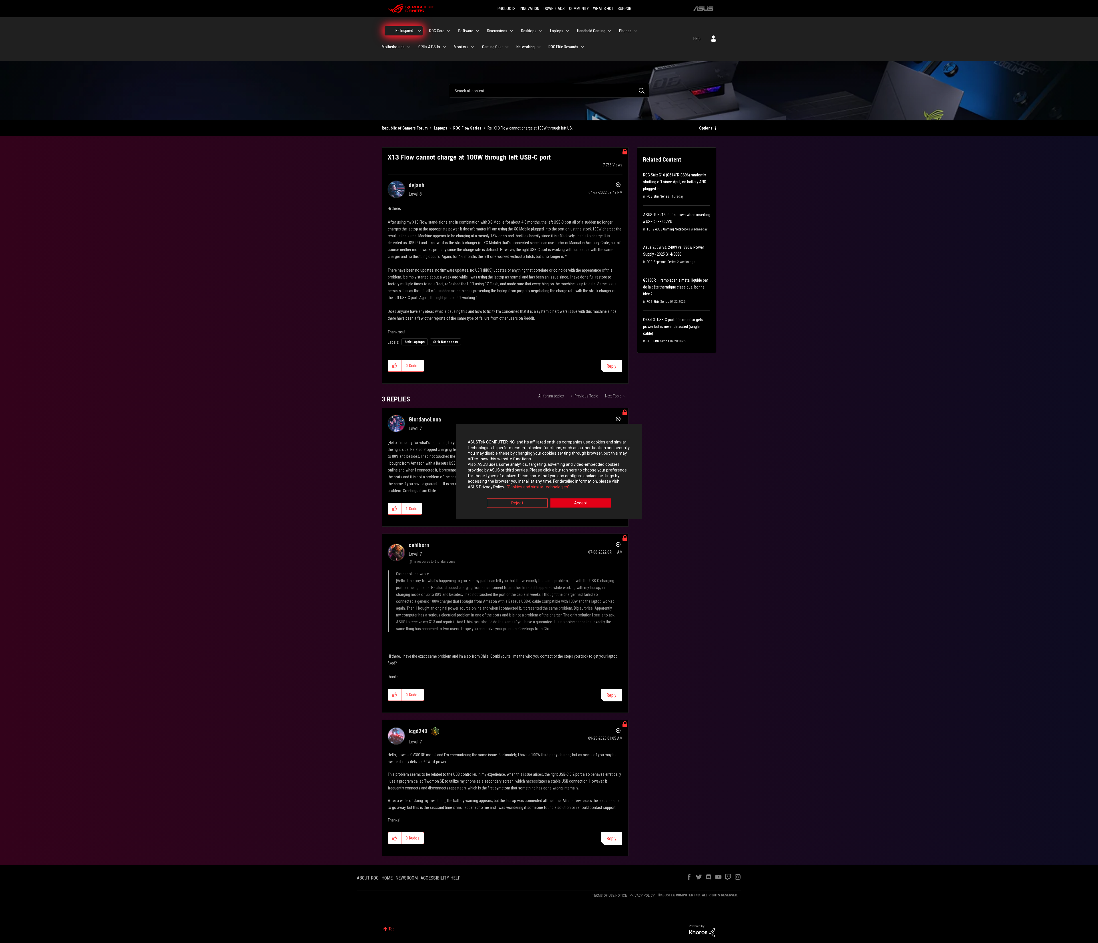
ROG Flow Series (467, 128)
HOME (387, 878)
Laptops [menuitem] (556, 31)
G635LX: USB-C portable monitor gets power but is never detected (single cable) (673, 326)
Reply (611, 366)
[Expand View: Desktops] (541, 31)
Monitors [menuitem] (461, 47)
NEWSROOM (406, 878)
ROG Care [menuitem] (436, 31)
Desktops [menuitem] (528, 31)
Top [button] (392, 929)
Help (697, 39)
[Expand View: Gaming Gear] (507, 47)
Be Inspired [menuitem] (404, 30)
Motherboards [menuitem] (393, 47)
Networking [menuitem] (525, 47)
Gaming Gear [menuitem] (492, 47)
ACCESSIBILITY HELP (441, 878)
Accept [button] (581, 503)
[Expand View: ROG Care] (448, 31)
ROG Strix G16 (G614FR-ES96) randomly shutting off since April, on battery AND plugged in (674, 182)
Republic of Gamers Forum (405, 128)
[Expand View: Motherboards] (409, 47)
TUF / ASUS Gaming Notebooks (668, 229)
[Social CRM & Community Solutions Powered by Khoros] (702, 930)
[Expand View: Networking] (539, 47)
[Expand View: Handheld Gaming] (609, 31)
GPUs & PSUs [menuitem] (429, 47)
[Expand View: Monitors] (473, 47)
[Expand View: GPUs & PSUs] (444, 47)
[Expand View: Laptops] (567, 31)
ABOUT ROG (368, 878)
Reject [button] (517, 503)
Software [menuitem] (465, 31)
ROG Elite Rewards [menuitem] (563, 47)
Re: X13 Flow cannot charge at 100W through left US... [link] (531, 128)
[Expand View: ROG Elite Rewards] (582, 47)
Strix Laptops (415, 342)
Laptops (440, 128)
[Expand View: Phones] (636, 31)
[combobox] (549, 91)
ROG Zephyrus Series (661, 262)
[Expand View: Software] (477, 31)
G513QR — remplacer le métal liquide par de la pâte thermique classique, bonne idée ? (675, 287)
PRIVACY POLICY (642, 895)
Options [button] (706, 128)
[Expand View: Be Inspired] (420, 31)
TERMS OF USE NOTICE (609, 895)
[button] (394, 365)
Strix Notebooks (445, 342)
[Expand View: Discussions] (511, 31)
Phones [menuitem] (625, 31)
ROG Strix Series (658, 196)
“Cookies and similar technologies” (538, 487)
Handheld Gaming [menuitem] (591, 31)
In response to (434, 562)
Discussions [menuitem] (497, 31)
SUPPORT (625, 8)
